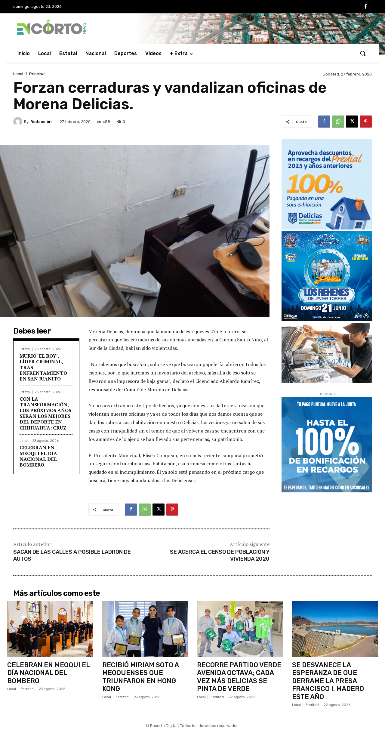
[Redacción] (18, 121)
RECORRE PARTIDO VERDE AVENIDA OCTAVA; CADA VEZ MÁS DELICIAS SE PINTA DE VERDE (239, 677)
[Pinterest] (366, 122)
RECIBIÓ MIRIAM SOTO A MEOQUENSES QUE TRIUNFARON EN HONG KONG (140, 677)
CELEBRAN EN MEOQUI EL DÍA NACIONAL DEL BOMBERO (38, 456)
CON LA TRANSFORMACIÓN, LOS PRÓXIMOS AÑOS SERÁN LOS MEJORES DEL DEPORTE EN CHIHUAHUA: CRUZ (45, 413)
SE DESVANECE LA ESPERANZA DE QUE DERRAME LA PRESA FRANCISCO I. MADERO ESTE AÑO (328, 681)
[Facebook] (365, 7)
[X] (352, 122)
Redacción (41, 122)
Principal (37, 74)
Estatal (25, 349)
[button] (363, 53)
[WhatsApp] (338, 122)
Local (18, 74)
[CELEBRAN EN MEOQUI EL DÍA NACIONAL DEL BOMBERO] (50, 629)
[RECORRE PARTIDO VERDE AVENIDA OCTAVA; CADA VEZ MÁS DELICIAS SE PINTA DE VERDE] (240, 629)
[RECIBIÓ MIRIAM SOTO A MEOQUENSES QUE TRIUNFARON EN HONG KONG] (145, 629)
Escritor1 (27, 689)
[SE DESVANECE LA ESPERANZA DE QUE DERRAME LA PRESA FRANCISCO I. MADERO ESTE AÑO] (335, 629)
